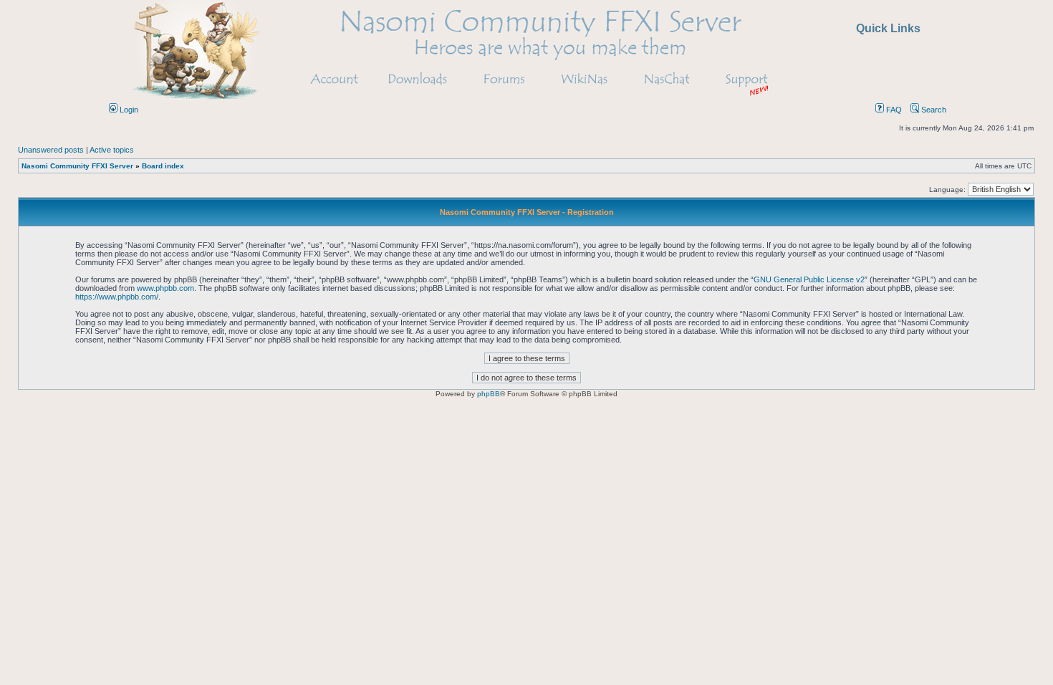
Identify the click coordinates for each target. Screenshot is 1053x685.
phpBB (488, 394)
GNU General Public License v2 (809, 279)
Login (127, 109)
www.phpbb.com (165, 288)
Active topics (112, 149)
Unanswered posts (51, 149)
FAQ (893, 109)
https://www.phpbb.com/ (116, 296)
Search (932, 109)
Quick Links (888, 28)
